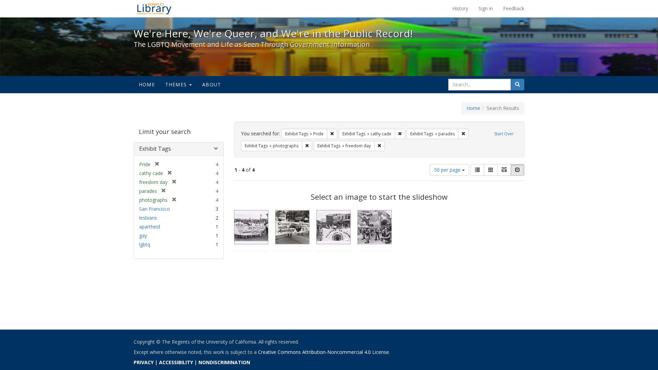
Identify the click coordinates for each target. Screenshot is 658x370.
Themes (176, 84)
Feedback (513, 8)
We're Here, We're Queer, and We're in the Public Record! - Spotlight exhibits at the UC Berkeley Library (154, 8)
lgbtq (144, 244)
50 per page (448, 169)
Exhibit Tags (155, 148)
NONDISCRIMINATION (224, 362)
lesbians (148, 217)
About (211, 84)
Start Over (504, 134)
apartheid (149, 226)
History (460, 8)
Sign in (485, 8)
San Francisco (154, 209)
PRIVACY (144, 362)
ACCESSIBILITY (176, 362)
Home (147, 84)
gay (143, 235)
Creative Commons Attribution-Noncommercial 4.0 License (323, 352)
